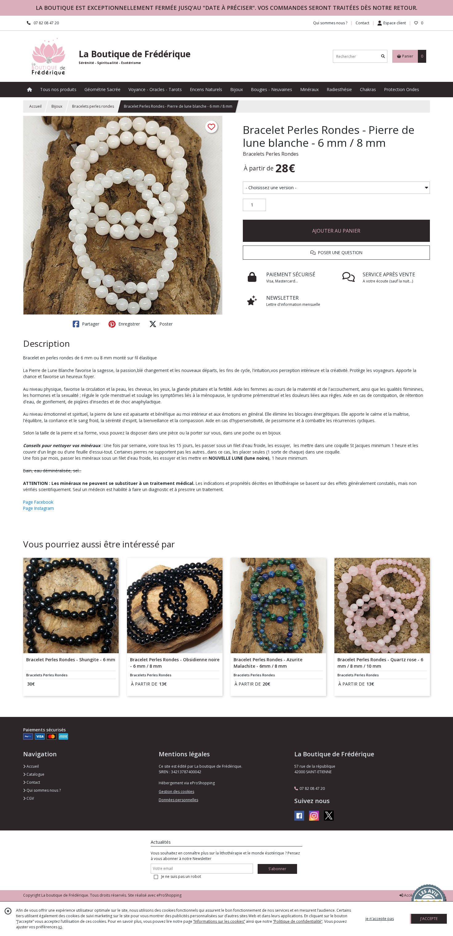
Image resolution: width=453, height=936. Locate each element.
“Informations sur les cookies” (219, 921)
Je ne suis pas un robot (181, 876)
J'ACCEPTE (429, 918)
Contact (362, 23)
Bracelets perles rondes (93, 106)
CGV (30, 798)
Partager (90, 324)
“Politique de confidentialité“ (297, 921)
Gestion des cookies (176, 791)
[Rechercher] (383, 56)
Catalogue (35, 774)
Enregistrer (128, 324)
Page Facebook (38, 502)
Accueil (35, 106)
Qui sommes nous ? (43, 790)
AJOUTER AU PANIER (336, 230)
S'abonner (277, 868)
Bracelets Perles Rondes (271, 153)
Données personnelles (178, 799)
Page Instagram (38, 508)
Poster (165, 324)
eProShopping (169, 895)
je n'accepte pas (379, 918)
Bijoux (56, 106)
